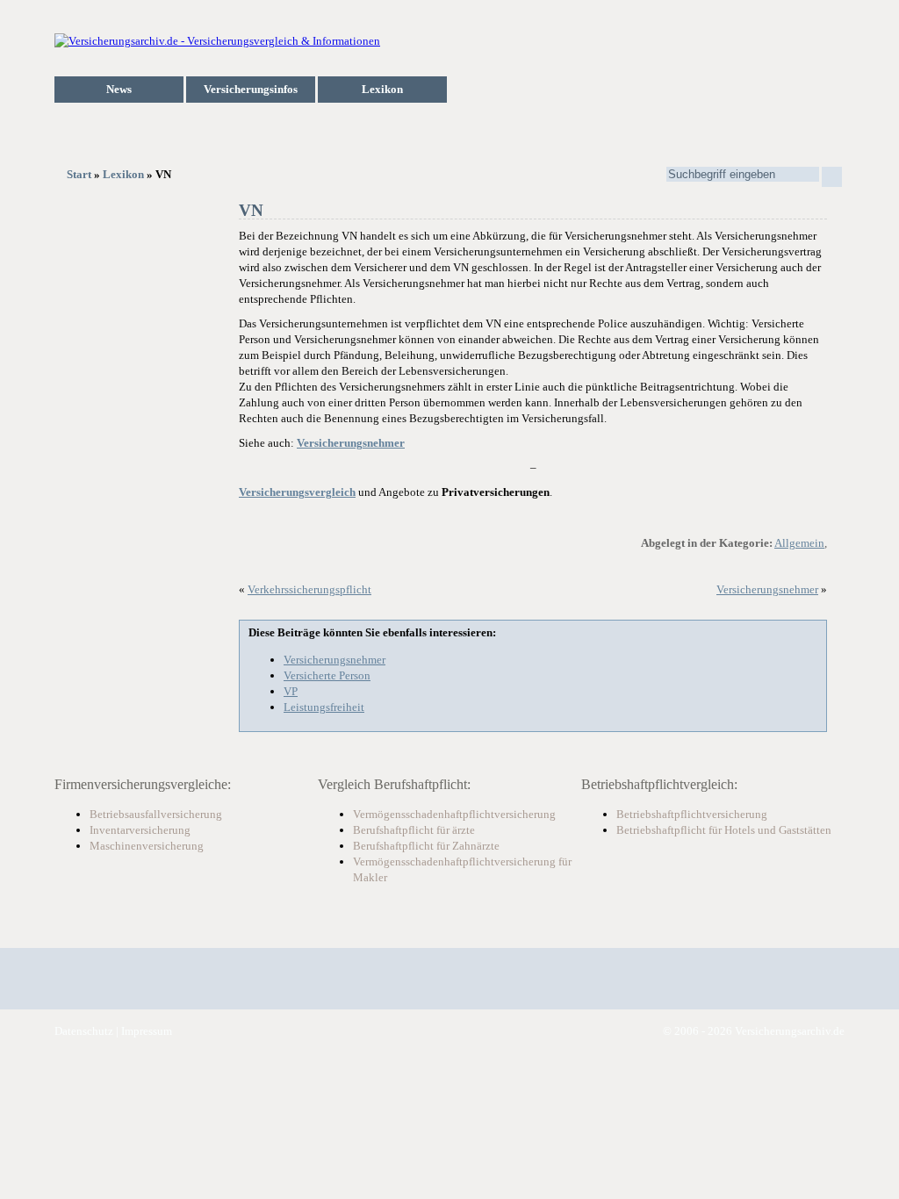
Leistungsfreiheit (324, 707)
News (119, 89)
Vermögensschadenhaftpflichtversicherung (454, 814)
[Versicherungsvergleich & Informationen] (217, 40)
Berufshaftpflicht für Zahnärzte (426, 845)
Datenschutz (83, 1030)
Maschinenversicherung (147, 845)
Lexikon (382, 89)
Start (79, 174)
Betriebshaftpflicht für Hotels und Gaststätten (723, 829)
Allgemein (799, 542)
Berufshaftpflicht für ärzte (414, 829)
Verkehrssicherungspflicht (309, 589)
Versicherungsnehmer (767, 589)
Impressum (146, 1030)
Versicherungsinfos (251, 89)
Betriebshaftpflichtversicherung (691, 814)
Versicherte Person (327, 675)
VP (291, 691)
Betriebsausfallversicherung (156, 814)
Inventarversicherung (140, 829)
